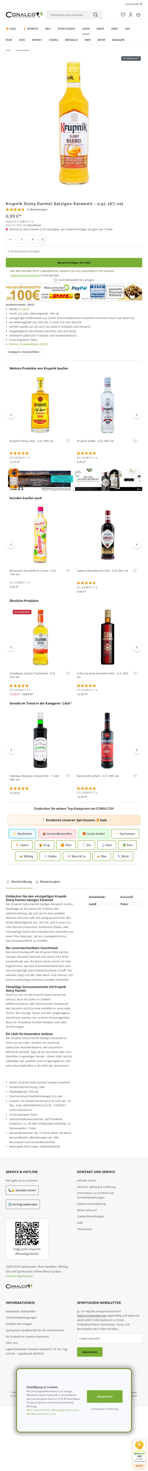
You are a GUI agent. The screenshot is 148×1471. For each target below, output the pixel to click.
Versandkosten (34, 225)
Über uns (12, 1343)
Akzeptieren (105, 1396)
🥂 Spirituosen (125, 834)
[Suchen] (96, 14)
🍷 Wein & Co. (76, 856)
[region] (74, 122)
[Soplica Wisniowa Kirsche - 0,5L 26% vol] (107, 534)
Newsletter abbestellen (21, 1311)
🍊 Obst (66, 845)
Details (139, 1466)
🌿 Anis (127, 845)
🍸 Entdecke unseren (74, 820)
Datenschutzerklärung (91, 1204)
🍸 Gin (86, 845)
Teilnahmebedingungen (21, 1317)
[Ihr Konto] (131, 14)
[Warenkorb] (138, 14)
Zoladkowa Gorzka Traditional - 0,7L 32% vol (33, 675)
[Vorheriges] (11, 415)
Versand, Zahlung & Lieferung (96, 1187)
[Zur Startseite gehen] (24, 14)
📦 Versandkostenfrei (57, 834)
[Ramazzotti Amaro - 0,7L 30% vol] (107, 739)
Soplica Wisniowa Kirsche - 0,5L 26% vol (102, 570)
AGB (79, 1222)
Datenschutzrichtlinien (25, 275)
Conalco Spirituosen (19, 1276)
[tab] (19, 881)
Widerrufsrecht (87, 1210)
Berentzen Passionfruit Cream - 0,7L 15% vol (33, 572)
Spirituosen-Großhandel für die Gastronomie (35, 1330)
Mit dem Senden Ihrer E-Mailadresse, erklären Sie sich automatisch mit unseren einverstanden (62, 273)
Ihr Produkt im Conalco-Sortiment (27, 1336)
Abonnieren (90, 1352)
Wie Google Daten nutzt (65, 1410)
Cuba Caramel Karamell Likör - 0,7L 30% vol (102, 675)
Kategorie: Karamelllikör (24, 352)
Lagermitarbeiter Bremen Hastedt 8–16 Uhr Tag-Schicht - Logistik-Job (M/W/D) (37, 1351)
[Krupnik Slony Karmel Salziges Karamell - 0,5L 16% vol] (74, 122)
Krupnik (24, 309)
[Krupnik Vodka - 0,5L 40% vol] (107, 404)
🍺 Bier (102, 856)
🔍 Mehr (123, 856)
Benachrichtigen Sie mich (74, 262)
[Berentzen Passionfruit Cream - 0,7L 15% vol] (40, 534)
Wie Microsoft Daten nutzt (41, 1413)
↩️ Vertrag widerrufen (22, 1204)
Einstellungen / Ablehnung (105, 1408)
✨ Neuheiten (22, 834)
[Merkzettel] (123, 14)
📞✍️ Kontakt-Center (22, 1190)
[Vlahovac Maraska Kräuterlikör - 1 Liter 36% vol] (40, 739)
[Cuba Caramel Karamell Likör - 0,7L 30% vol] (107, 637)
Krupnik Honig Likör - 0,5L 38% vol (31, 441)
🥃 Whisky (26, 856)
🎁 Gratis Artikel (93, 834)
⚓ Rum (106, 845)
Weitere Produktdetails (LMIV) (28, 344)
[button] (139, 1451)
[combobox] (67, 14)
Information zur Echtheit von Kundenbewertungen (95, 1195)
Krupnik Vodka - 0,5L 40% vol (95, 441)
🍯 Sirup (44, 845)
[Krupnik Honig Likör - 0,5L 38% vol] (40, 404)
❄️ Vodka (50, 856)
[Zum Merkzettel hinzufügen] (67, 441)
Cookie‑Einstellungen (90, 1216)
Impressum (84, 1229)
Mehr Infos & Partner (38, 1410)
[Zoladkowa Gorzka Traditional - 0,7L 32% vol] (40, 637)
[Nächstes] (137, 415)
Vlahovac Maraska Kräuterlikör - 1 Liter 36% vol (35, 777)
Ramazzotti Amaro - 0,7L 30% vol (98, 776)
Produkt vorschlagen (19, 1324)
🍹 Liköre (21, 845)
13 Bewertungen (37, 209)
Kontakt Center (86, 1180)
